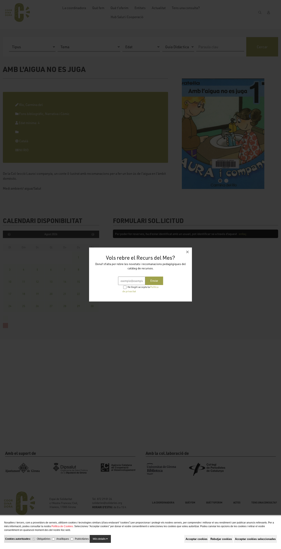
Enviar (154, 280)
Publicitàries (82, 538)
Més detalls (99, 538)
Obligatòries (43, 538)
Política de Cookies (62, 526)
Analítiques (62, 538)
